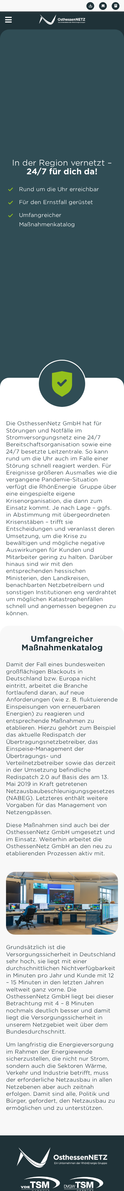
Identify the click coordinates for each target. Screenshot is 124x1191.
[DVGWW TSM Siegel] (83, 1179)
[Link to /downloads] (90, 6)
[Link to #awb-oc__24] (8, 19)
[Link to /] (62, 19)
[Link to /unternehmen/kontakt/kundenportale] (103, 6)
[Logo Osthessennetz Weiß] (62, 1150)
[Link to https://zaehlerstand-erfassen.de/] (115, 6)
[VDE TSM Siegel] (40, 1179)
